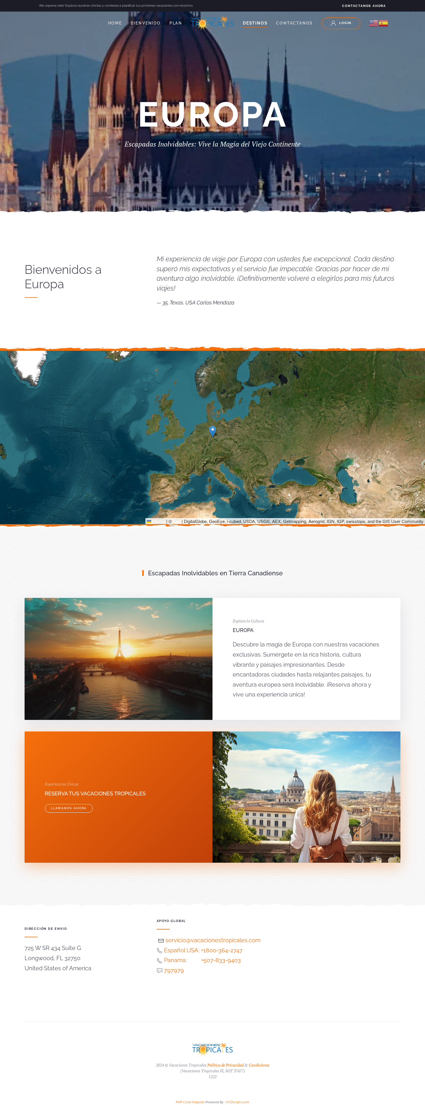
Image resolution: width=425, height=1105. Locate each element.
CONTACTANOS (294, 23)
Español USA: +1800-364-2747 (203, 950)
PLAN (175, 23)
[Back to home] (212, 23)
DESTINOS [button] (255, 23)
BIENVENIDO (146, 23)
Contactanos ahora (364, 6)
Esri (176, 521)
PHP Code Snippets (190, 1102)
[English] (374, 22)
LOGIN (345, 23)
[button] (212, 431)
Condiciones (259, 1065)
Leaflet (158, 521)
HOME (115, 23)
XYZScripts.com (237, 1102)
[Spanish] (384, 22)
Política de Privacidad (225, 1065)
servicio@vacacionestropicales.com (212, 940)
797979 (174, 970)
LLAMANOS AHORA (69, 808)
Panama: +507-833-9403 (202, 960)
